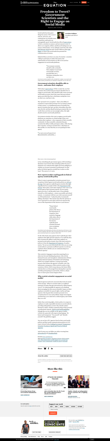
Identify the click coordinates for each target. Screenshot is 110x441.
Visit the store (37, 432)
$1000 (73, 406)
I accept (92, 439)
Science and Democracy (47, 336)
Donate (84, 2)
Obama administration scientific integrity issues (51, 339)
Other (80, 406)
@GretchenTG (42, 333)
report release (49, 89)
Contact (50, 436)
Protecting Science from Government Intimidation (28, 391)
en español (76, 2)
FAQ (39, 436)
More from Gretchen (66, 356)
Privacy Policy (24, 436)
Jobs (46, 436)
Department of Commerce (56, 243)
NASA (39, 339)
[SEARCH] (80, 2)
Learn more (56, 439)
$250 (67, 406)
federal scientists (65, 338)
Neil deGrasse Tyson (43, 49)
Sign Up (71, 2)
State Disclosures (32, 436)
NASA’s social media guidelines (60, 309)
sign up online (76, 421)
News (42, 436)
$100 (61, 406)
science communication (47, 341)
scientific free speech (57, 341)
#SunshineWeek (52, 333)
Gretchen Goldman (72, 396)
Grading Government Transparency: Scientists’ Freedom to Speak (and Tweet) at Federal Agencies (54, 326)
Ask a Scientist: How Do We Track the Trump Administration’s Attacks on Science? (54, 392)
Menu (88, 2)
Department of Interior (57, 338)
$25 (51, 406)
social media (64, 341)
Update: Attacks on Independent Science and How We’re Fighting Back (77, 392)
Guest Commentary (48, 396)
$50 (56, 406)
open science (67, 42)
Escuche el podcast (54, 432)
